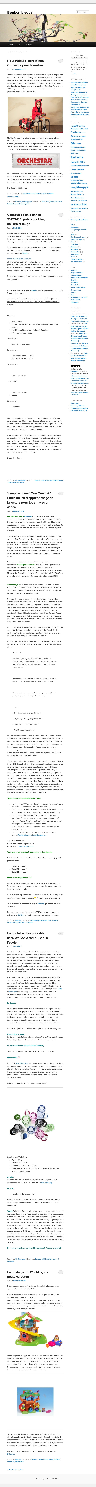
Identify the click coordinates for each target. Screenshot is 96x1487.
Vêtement (16, 204)
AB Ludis (28, 516)
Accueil (10, 44)
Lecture (9, 922)
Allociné (74, 270)
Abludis (40, 903)
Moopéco (74, 247)
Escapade (74, 227)
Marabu (25, 253)
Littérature (74, 244)
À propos (20, 44)
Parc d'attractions (77, 198)
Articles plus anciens (15, 1470)
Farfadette (74, 282)
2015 (43, 202)
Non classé (75, 254)
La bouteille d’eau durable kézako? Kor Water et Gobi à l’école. (27, 937)
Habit (47, 202)
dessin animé (77, 139)
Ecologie (38, 1259)
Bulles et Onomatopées (79, 277)
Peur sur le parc (75, 201)
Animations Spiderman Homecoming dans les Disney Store (79, 102)
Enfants (77, 157)
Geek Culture (75, 285)
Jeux (49, 920)
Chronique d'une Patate (79, 220)
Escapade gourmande (79, 230)
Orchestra (58, 202)
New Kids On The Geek (79, 297)
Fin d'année (54, 480)
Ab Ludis (34, 920)
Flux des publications (78, 406)
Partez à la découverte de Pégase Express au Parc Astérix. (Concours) (79, 94)
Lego (80, 182)
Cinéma (75, 132)
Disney (76, 143)
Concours (76, 135)
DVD (72, 153)
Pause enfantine (76, 259)
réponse (25, 204)
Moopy (52, 202)
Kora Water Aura (21, 1063)
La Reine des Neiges (77, 180)
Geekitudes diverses (78, 237)
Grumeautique (76, 290)
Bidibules (34, 1459)
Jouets (45, 1459)
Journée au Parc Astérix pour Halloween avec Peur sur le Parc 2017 (79, 84)
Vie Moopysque (27, 202)
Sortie (74, 204)
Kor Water (13, 991)
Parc (81, 191)
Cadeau (37, 480)
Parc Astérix (77, 194)
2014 (72, 126)
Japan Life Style (76, 239)
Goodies (73, 166)
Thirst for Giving (46, 1182)
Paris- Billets (75, 300)
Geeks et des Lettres (78, 287)
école (43, 480)
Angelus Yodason (77, 273)
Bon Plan (84, 128)
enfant (47, 480)
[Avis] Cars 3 (75, 90)
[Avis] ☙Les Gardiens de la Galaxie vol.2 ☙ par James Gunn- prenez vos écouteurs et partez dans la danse (80, 112)
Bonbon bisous (20, 12)
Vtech (79, 211)
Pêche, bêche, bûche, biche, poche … (32, 835)
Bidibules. (11, 1454)
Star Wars (82, 208)
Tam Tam (21, 922)
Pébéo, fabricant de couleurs (19, 259)
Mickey (85, 183)
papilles (34, 290)
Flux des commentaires (79, 408)
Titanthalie (74, 302)
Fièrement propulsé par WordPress (48, 1479)
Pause (73, 257)
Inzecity (73, 292)
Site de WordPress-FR (79, 410)
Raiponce (84, 201)
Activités (82, 126)
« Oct (74, 74)
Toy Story (74, 211)
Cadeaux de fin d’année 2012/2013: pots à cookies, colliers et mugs (26, 219)
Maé (72, 295)
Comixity (74, 280)
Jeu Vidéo (74, 173)
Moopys (82, 187)
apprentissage (42, 920)
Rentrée (10, 204)
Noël (72, 191)
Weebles (57, 1459)
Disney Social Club (78, 150)
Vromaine (74, 343)
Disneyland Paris (78, 147)
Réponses (29, 922)
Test (86, 208)
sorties (82, 204)
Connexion (75, 403)
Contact (29, 44)
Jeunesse (77, 169)
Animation (75, 128)
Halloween (80, 166)
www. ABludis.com (26, 846)
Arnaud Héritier (76, 275)
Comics (82, 133)
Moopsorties (75, 252)
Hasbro (40, 1459)
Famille (75, 162)
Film (82, 162)
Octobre (76, 191)
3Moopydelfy (75, 371)
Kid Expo (21, 915)
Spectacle (74, 208)
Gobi (60, 988)
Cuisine (83, 136)
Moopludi (18, 202)
